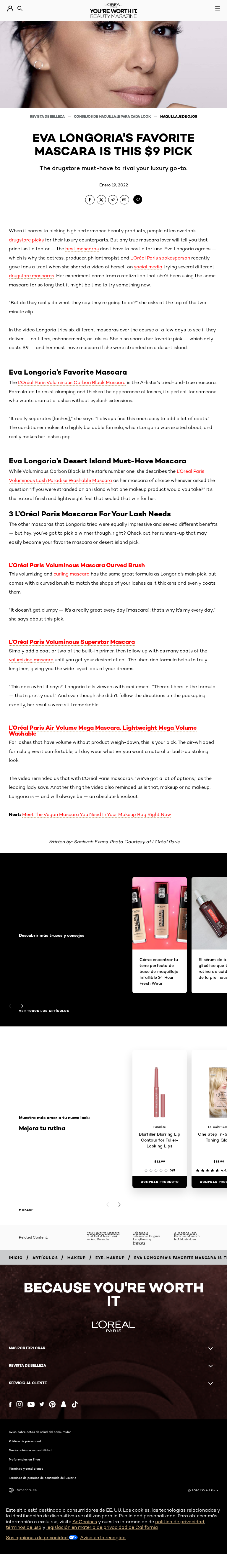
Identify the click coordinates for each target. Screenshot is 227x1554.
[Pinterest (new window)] (52, 1404)
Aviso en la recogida (103, 1537)
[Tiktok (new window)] (75, 1404)
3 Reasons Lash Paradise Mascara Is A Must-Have (187, 1236)
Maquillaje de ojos (178, 116)
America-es (27, 1490)
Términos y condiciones (26, 1468)
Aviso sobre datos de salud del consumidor (40, 1432)
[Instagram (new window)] (19, 1404)
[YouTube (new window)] (31, 1404)
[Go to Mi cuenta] (10, 9)
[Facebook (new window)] (10, 1404)
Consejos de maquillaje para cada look (113, 116)
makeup (26, 1210)
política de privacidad (179, 1521)
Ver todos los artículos (44, 1011)
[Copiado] (113, 199)
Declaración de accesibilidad (30, 1450)
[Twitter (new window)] (41, 1404)
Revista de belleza (47, 116)
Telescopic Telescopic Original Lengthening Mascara (146, 1237)
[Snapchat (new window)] (63, 1404)
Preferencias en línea (24, 1459)
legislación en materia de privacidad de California (102, 1527)
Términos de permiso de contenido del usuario (42, 1477)
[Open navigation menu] (217, 8)
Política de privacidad (25, 1441)
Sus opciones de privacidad (37, 1537)
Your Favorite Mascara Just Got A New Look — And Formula (103, 1236)
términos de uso (23, 1527)
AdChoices (84, 1521)
